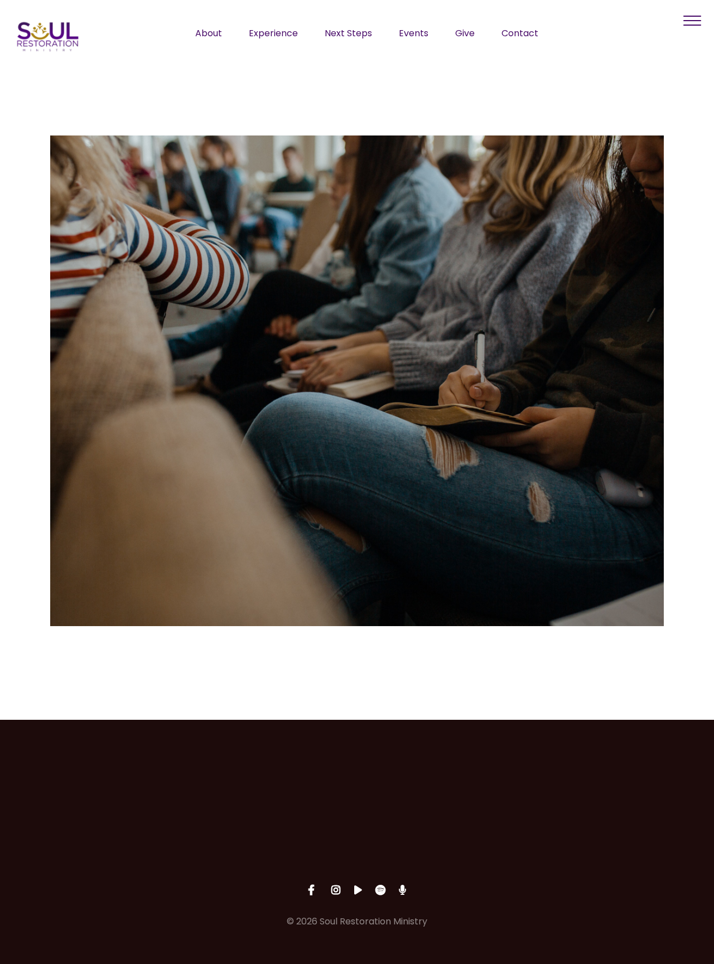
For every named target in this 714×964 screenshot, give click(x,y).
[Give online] (596, 781)
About (208, 34)
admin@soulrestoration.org (117, 843)
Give (465, 34)
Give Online (596, 843)
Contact (519, 34)
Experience (273, 34)
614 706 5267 (277, 843)
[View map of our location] (437, 781)
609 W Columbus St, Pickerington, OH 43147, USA (437, 848)
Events (413, 34)
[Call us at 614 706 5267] (277, 781)
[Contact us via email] (118, 781)
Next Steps (348, 34)
